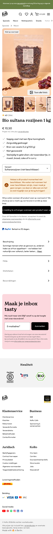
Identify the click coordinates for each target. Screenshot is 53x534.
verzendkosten (23, 132)
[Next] (52, 21)
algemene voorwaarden (12, 219)
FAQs (5, 261)
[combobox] (25, 169)
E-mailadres (13, 326)
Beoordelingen (9, 280)
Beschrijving (8, 241)
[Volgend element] (48, 104)
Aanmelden (40, 326)
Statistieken (8, 271)
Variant (8, 167)
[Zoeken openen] (20, 14)
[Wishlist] (26, 14)
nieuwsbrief (21, 3)
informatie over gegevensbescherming (27, 341)
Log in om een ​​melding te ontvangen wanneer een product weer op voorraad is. (26, 210)
